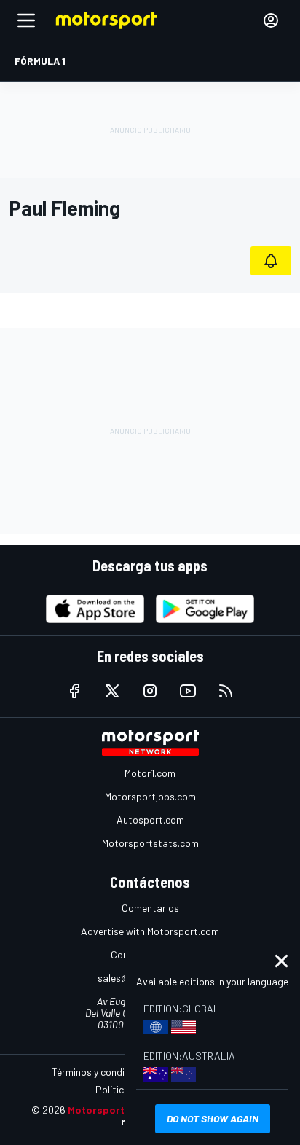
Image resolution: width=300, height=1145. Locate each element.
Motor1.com (150, 773)
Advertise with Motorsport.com (150, 931)
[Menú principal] (26, 20)
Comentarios (150, 908)
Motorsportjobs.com (150, 796)
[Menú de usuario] (270, 20)
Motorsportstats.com (150, 843)
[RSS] (225, 691)
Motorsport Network (118, 1109)
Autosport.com (150, 819)
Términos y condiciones (102, 1072)
